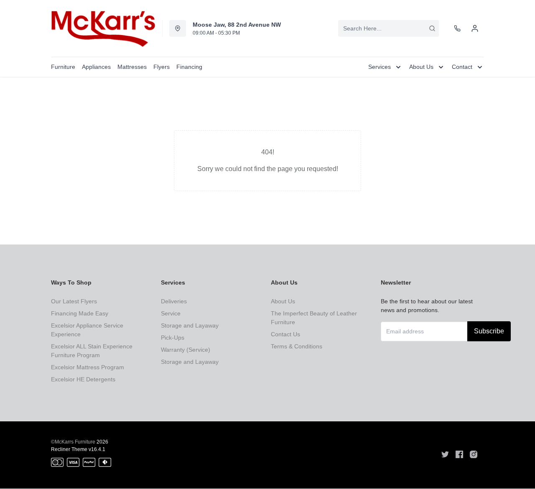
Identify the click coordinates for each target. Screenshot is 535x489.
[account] (475, 28)
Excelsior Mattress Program (87, 367)
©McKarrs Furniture (73, 442)
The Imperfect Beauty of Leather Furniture (314, 317)
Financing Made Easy (79, 313)
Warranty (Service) (185, 349)
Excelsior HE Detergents (83, 379)
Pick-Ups (172, 337)
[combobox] (388, 28)
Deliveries (174, 301)
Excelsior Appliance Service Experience (87, 330)
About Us (283, 301)
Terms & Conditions (296, 346)
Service (171, 313)
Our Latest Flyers (74, 301)
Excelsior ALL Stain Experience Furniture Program (91, 350)
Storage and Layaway (190, 325)
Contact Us (285, 334)
